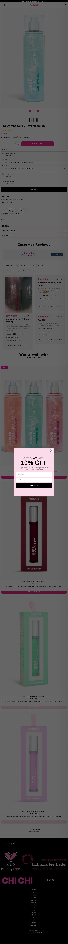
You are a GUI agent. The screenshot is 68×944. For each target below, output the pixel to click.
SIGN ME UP (34, 485)
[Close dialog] (51, 450)
